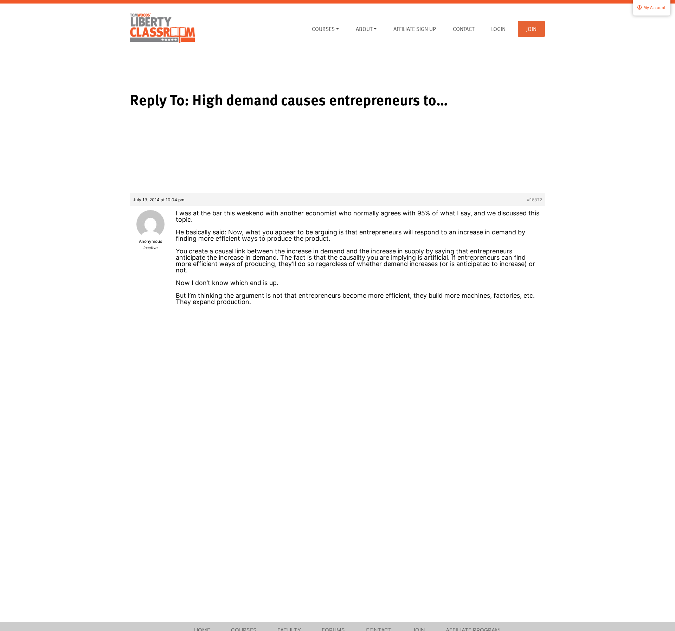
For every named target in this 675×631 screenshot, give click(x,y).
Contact (463, 29)
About (364, 29)
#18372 (534, 199)
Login (498, 29)
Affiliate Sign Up (414, 29)
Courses (323, 29)
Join (531, 29)
